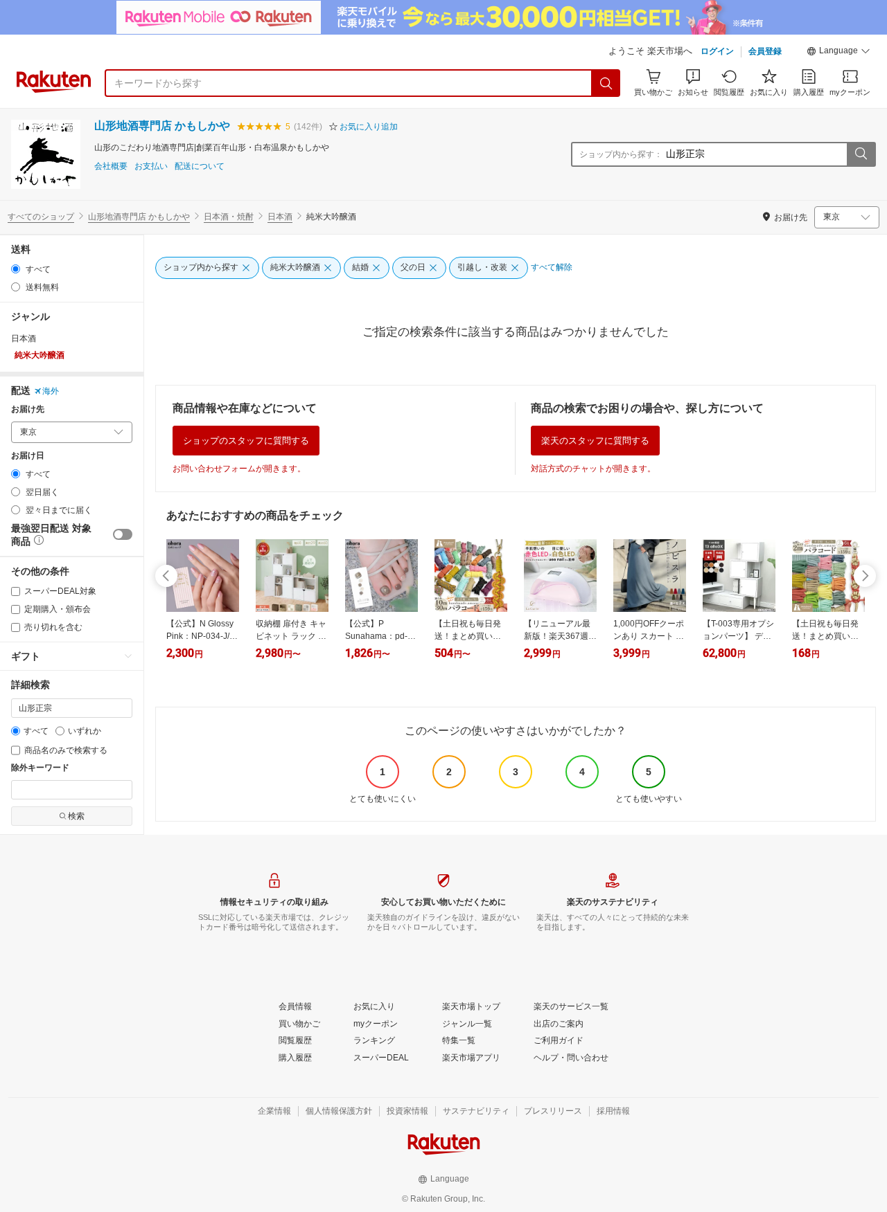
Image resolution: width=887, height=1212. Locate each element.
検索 (76, 816)
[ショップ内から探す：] (861, 154)
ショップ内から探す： (620, 154)
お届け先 (27, 409)
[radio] (15, 268)
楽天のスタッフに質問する (595, 440)
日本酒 (279, 216)
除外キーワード (40, 767)
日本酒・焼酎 (229, 216)
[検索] (606, 83)
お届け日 (27, 455)
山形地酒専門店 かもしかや (162, 126)
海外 (50, 391)
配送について (200, 166)
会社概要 (111, 166)
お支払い (151, 166)
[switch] (122, 534)
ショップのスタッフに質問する (246, 440)
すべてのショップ (41, 216)
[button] (838, 52)
